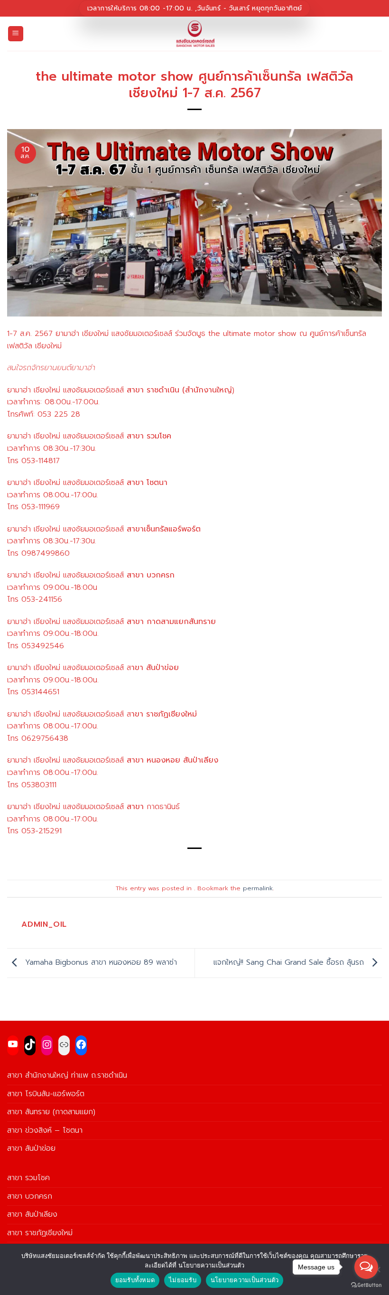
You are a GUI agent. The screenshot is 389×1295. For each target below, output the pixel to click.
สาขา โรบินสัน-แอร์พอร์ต (45, 1093)
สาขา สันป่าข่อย (31, 1148)
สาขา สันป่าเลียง (32, 1214)
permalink (258, 888)
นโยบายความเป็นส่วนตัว (245, 1280)
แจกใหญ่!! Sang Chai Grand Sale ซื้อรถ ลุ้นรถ (290, 963)
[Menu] (16, 34)
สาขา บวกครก (29, 1196)
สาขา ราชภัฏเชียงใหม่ (40, 1233)
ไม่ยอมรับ (182, 1280)
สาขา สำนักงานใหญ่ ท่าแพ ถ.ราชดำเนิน (67, 1075)
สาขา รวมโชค (28, 1177)
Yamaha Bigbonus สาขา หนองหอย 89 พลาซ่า (99, 963)
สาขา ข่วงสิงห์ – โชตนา (45, 1130)
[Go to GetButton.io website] (366, 1285)
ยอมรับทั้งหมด (135, 1280)
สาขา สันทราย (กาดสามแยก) (51, 1112)
